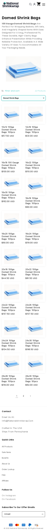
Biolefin (5, 458)
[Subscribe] (42, 514)
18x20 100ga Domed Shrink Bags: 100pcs (9, 236)
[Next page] (30, 396)
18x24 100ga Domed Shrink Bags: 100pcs (32, 236)
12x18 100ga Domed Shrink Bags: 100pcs (32, 130)
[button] (39, 4)
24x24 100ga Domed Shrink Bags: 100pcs (9, 343)
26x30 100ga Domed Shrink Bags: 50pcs (32, 379)
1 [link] (16, 396)
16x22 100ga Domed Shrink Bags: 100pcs (32, 165)
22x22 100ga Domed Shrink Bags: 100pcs (9, 307)
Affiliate (5, 481)
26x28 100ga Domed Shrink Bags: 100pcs (9, 379)
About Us (6, 464)
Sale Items (6, 452)
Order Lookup (8, 469)
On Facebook (9, 499)
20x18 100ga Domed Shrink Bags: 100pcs (9, 272)
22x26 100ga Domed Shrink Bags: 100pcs (32, 307)
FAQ (4, 475)
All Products (7, 446)
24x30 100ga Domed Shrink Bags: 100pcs (32, 343)
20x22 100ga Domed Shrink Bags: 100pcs (32, 272)
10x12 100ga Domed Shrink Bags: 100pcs (9, 130)
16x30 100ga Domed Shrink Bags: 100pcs (9, 195)
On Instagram (9, 495)
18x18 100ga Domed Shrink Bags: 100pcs (32, 201)
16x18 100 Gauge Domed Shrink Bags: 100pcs (10, 165)
